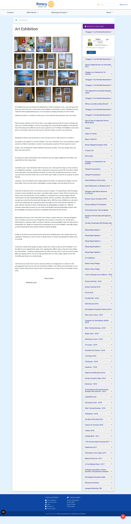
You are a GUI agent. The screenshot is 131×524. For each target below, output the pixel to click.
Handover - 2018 (91, 367)
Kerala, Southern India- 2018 (95, 378)
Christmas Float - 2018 (93, 403)
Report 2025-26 (91, 139)
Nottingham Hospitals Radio (95, 477)
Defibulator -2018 (91, 414)
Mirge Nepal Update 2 (93, 235)
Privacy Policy (51, 508)
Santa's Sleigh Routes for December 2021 (98, 65)
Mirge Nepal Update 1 (93, 230)
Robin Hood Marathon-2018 (95, 373)
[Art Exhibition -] (43, 44)
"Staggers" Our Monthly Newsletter (98, 32)
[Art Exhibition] (24, 44)
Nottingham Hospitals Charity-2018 (98, 309)
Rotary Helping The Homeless (95, 204)
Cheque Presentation (92, 169)
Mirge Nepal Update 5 (93, 252)
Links (48, 504)
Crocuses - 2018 (91, 345)
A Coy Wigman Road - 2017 (95, 464)
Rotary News (71, 506)
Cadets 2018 (89, 431)
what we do (32, 12)
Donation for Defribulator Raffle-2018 (97, 321)
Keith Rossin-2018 (91, 304)
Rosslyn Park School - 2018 (95, 350)
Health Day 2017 (91, 447)
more (91, 52)
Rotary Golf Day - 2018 (93, 281)
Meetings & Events (59, 12)
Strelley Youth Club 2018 (94, 419)
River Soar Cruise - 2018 (94, 315)
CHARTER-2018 (90, 397)
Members (125, 5)
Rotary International (73, 500)
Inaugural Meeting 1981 (93, 488)
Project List (89, 150)
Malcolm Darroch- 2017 (93, 458)
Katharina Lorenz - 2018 (94, 339)
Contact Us (50, 506)
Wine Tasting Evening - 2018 (95, 328)
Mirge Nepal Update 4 (93, 247)
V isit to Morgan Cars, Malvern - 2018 (98, 275)
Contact (10, 12)
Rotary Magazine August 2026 (96, 145)
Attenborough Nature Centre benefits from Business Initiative (97, 470)
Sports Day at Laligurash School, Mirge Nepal (97, 121)
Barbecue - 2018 (91, 384)
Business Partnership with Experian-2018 (98, 216)
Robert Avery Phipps (92, 263)
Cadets (87, 128)
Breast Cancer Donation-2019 (96, 199)
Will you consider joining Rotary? (97, 104)
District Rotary (71, 504)
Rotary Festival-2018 (92, 287)
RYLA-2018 (89, 293)
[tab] (98, 32)
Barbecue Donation (92, 483)
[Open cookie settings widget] (3, 512)
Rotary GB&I (70, 502)
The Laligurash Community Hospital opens (98, 92)
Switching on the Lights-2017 (95, 453)
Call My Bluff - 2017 (92, 436)
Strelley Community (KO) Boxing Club (98, 223)
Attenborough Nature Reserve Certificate (96, 192)
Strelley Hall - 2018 (92, 298)
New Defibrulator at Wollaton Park (97, 186)
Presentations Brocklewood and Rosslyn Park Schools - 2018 (96, 390)
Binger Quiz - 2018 (91, 333)
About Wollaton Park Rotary (95, 180)
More (109, 12)
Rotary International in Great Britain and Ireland (70, 514)
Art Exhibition (90, 258)
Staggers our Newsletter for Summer (95, 73)
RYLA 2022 (89, 156)
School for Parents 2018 (94, 425)
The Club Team (51, 502)
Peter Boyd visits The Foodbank (96, 210)
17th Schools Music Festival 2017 (97, 442)
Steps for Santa (91, 134)
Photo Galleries (51, 500)
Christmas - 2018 (91, 361)
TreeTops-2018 (90, 356)
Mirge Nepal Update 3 (93, 241)
